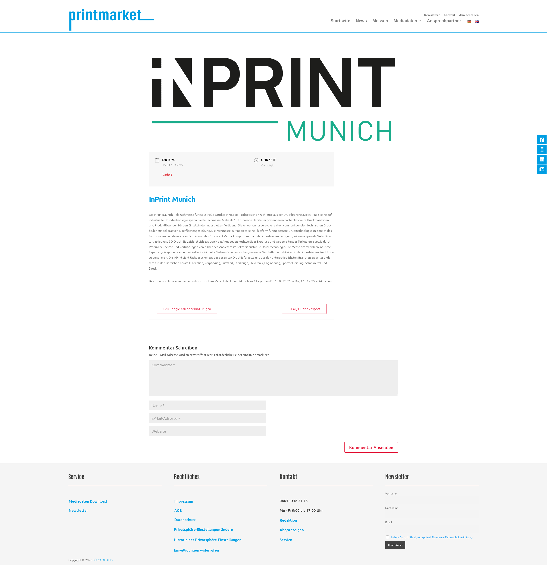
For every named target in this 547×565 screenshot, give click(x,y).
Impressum (183, 501)
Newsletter (432, 15)
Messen (380, 21)
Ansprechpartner (444, 21)
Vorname (391, 493)
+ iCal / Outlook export (304, 309)
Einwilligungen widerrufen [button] (196, 550)
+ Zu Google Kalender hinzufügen (187, 309)
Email (388, 522)
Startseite (340, 21)
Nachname (391, 508)
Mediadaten (405, 21)
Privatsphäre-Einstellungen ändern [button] (203, 529)
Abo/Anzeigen (292, 529)
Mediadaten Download (88, 501)
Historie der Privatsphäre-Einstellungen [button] (207, 539)
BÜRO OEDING (103, 560)
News (361, 21)
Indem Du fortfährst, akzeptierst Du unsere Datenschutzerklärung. (432, 537)
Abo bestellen (469, 15)
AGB (178, 510)
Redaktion (289, 520)
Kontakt (449, 15)
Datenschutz (185, 519)
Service (286, 539)
